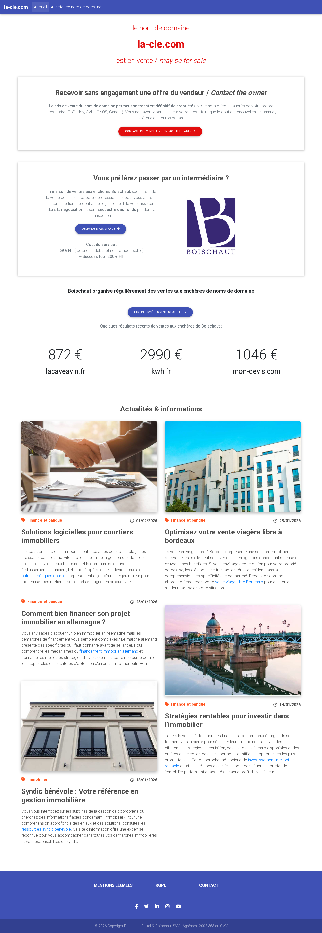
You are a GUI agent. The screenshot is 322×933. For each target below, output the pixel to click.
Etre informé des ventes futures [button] (158, 312)
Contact (209, 885)
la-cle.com (161, 44)
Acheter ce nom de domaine (76, 7)
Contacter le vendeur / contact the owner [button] (158, 131)
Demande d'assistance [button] (98, 228)
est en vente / (161, 61)
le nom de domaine (161, 28)
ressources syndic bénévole (46, 829)
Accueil (41, 6)
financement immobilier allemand (108, 651)
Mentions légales (113, 885)
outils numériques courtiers (45, 575)
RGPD (161, 885)
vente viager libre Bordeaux (239, 582)
